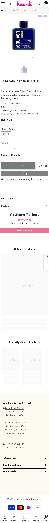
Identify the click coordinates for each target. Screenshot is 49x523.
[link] (24, 323)
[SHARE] (46, 166)
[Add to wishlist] (40, 165)
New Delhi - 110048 (15, 415)
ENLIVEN (15, 103)
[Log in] (38, 3)
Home (3, 10)
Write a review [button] (24, 230)
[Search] (10, 4)
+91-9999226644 (15, 443)
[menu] (3, 3)
